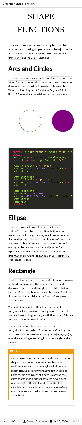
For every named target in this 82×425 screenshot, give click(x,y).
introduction (38, 319)
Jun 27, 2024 (60, 421)
